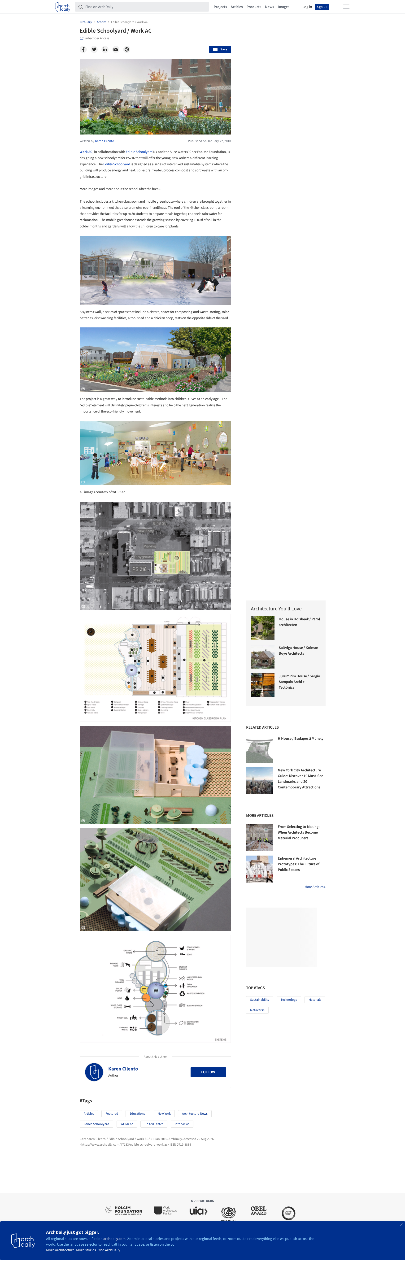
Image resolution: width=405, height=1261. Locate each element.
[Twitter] (94, 49)
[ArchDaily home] (62, 7)
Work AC (86, 151)
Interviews (182, 1124)
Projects (220, 6)
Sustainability (259, 999)
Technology (289, 999)
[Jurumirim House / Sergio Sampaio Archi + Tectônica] (263, 685)
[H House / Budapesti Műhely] (259, 749)
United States (153, 1124)
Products (254, 6)
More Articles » (315, 887)
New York (164, 1113)
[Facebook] (83, 49)
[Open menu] (346, 7)
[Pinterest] (126, 49)
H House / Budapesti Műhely (300, 738)
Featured (111, 1113)
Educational (138, 1113)
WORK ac (127, 1124)
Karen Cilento (123, 1068)
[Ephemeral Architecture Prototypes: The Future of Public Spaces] (259, 869)
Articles (237, 6)
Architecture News (195, 1113)
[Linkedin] (105, 49)
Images (283, 6)
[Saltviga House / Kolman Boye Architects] (263, 657)
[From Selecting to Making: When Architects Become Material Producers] (259, 837)
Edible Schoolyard (139, 151)
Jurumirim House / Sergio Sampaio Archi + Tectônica (299, 682)
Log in (307, 6)
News (269, 6)
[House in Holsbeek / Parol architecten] (263, 628)
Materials (315, 999)
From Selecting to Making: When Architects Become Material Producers (298, 832)
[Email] (115, 49)
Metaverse (257, 1010)
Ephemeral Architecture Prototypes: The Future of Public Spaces (298, 864)
